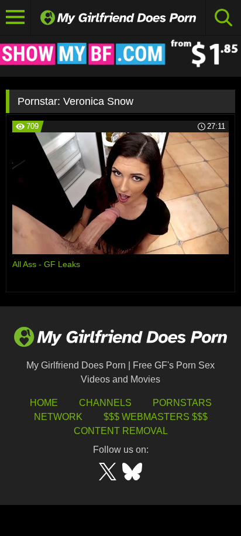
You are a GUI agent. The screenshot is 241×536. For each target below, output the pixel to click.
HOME (44, 403)
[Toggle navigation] (15, 17)
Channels (105, 403)
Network (58, 417)
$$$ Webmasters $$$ (156, 417)
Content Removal (121, 431)
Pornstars (182, 403)
